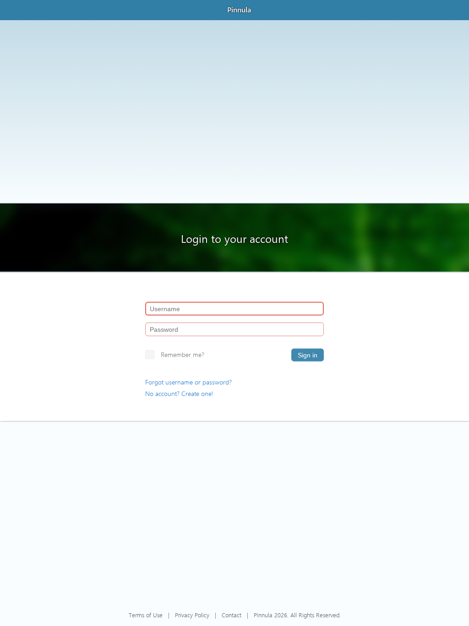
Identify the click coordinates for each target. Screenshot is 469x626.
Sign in (307, 355)
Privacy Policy (192, 615)
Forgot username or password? (188, 382)
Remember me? (182, 354)
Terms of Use (146, 615)
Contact (231, 615)
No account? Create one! (179, 393)
